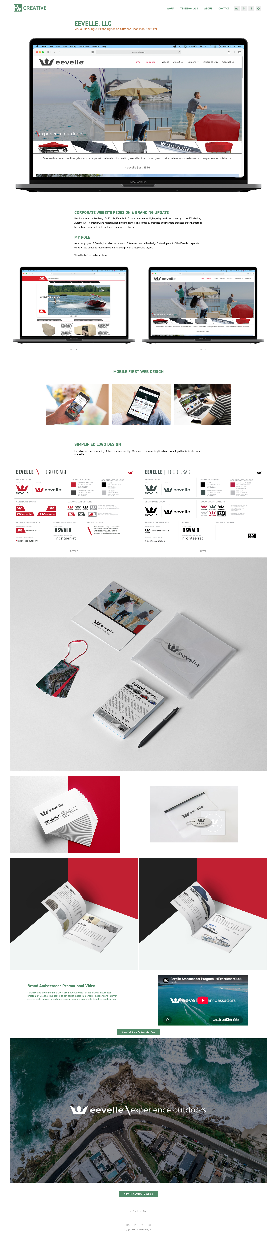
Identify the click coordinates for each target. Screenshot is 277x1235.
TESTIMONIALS (189, 8)
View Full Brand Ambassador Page (138, 1031)
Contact (223, 8)
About (208, 8)
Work (170, 8)
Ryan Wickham (140, 1229)
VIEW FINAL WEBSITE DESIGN (138, 1193)
